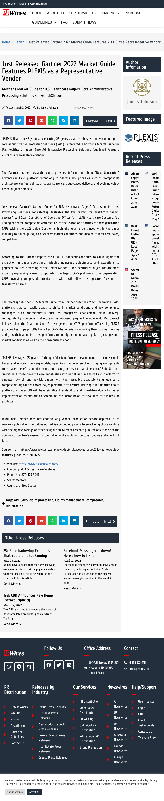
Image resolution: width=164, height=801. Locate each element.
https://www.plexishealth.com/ (39, 464)
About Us (55, 13)
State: (11, 480)
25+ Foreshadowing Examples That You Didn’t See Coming (26, 553)
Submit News (84, 22)
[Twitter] (59, 664)
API (16, 500)
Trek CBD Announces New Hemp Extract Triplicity (28, 597)
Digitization (14, 506)
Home (37, 13)
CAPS (24, 500)
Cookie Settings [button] (15, 791)
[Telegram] (19, 666)
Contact (9, 4)
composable (94, 500)
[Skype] (29, 666)
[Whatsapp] (8, 666)
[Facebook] (48, 664)
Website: (12, 464)
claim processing (41, 500)
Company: (13, 469)
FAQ (64, 22)
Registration (37, 4)
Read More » (12, 584)
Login (21, 4)
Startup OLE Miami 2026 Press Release (136, 280)
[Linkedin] (69, 664)
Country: (12, 485)
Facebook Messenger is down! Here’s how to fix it (87, 553)
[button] (8, 120)
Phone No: (13, 475)
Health (19, 42)
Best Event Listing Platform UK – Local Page (137, 238)
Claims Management (70, 500)
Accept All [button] (34, 791)
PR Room (132, 13)
